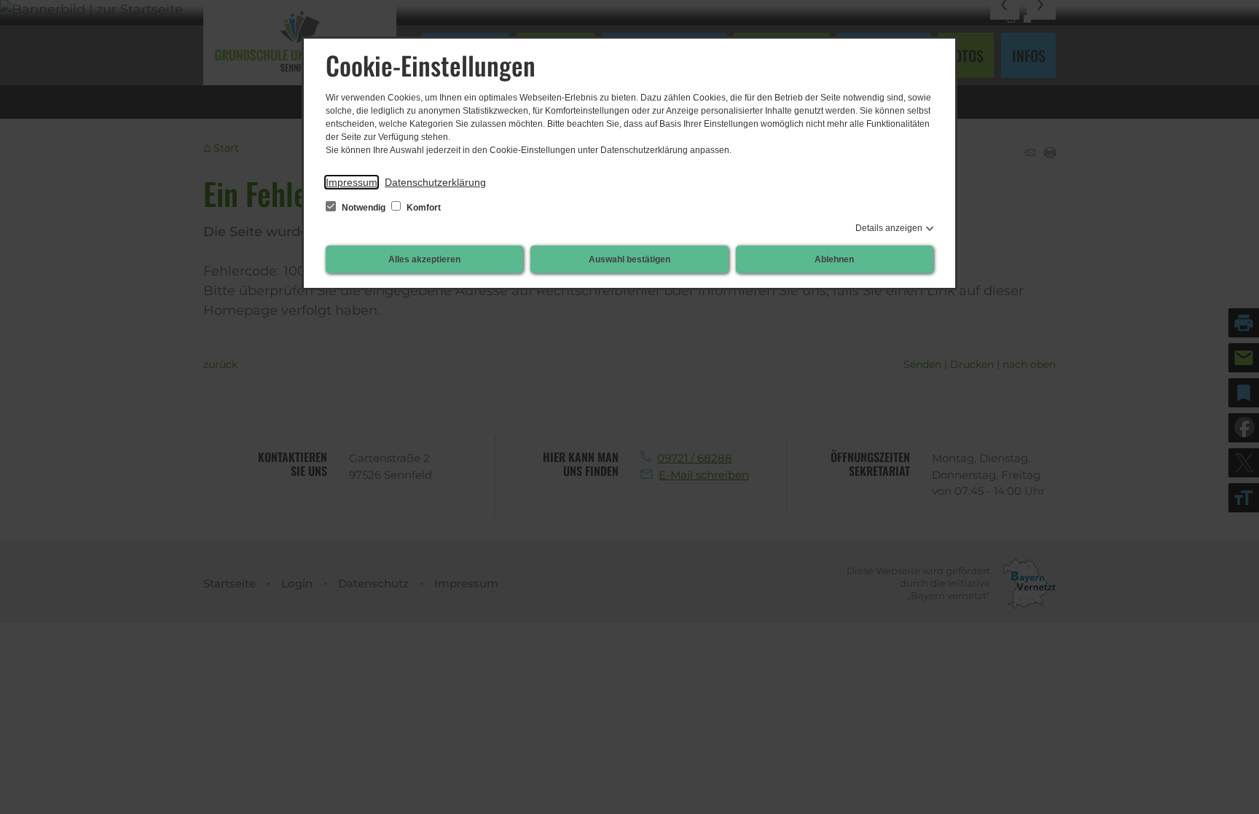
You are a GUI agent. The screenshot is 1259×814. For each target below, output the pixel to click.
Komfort (422, 208)
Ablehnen (834, 259)
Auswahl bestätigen (629, 259)
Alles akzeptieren (424, 259)
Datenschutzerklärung (435, 182)
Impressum (351, 182)
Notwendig (364, 208)
